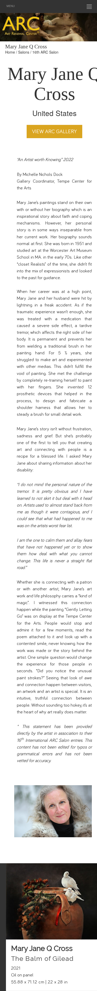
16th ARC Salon (45, 52)
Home (10, 52)
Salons (23, 52)
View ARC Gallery (54, 131)
